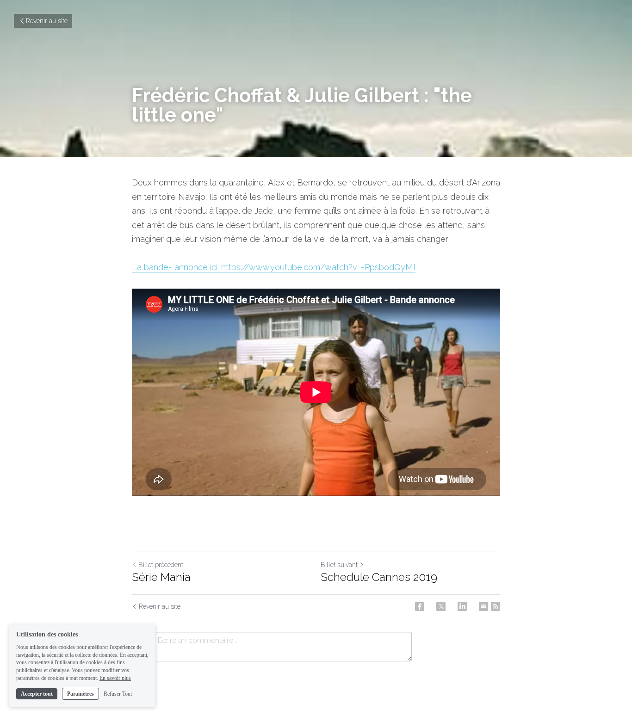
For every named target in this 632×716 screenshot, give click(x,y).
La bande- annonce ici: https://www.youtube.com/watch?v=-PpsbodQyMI (273, 267)
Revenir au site (47, 21)
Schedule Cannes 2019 (382, 577)
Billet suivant (339, 564)
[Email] (483, 606)
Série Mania (161, 577)
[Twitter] (441, 606)
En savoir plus (115, 678)
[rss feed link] (495, 606)
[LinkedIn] (462, 606)
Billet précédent (160, 564)
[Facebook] (419, 606)
